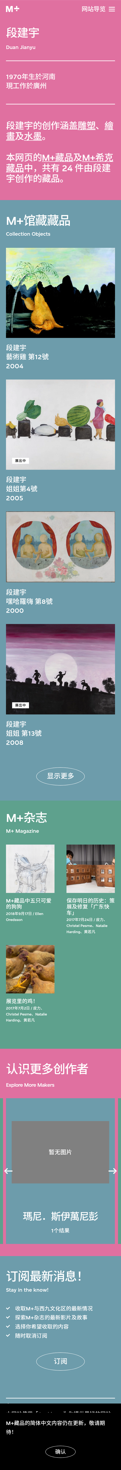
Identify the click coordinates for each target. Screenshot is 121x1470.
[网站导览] (112, 9)
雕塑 (87, 126)
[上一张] (8, 1171)
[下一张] (113, 1171)
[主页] (12, 9)
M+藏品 (57, 157)
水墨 (33, 136)
